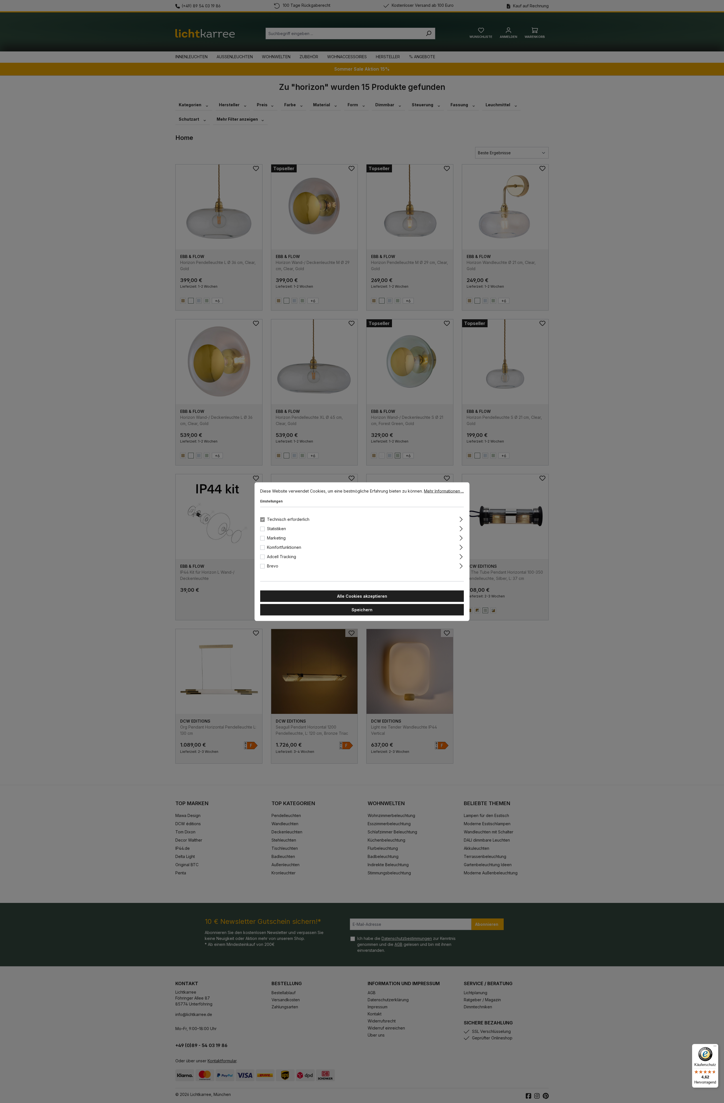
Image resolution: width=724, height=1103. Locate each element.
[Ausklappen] (461, 518)
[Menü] (715, 1047)
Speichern (362, 609)
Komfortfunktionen (284, 547)
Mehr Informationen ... (444, 490)
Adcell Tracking (281, 556)
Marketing (276, 537)
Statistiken (276, 528)
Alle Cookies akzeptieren (362, 595)
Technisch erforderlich (288, 519)
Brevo (272, 565)
